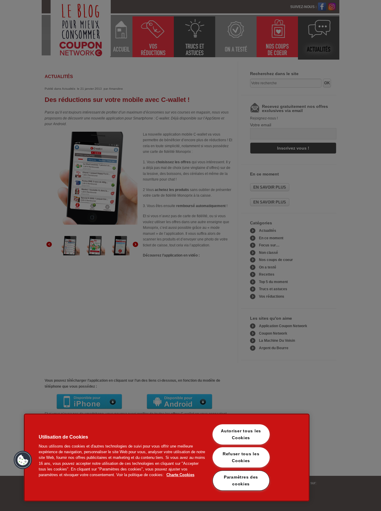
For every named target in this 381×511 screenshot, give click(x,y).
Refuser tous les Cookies (241, 457)
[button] (22, 460)
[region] (167, 457)
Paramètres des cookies (241, 480)
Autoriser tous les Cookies (241, 434)
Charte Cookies (180, 475)
